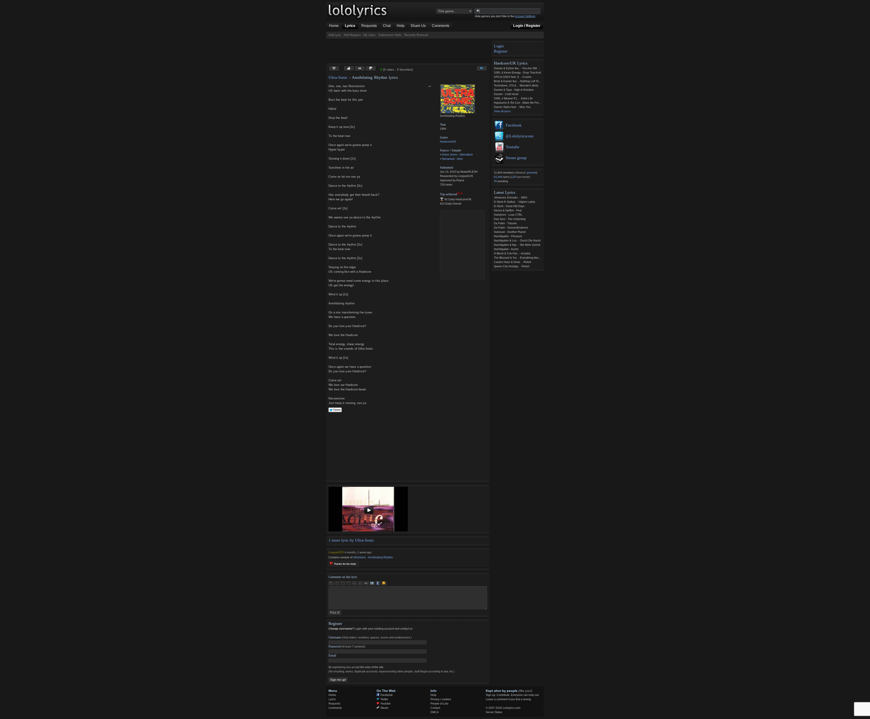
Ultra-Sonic (338, 77)
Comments (335, 707)
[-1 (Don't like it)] (370, 68)
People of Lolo (439, 703)
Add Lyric (335, 35)
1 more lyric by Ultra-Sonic (351, 540)
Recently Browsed (416, 35)
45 (496, 181)
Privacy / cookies (440, 699)
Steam (384, 707)
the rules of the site (371, 667)
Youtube (512, 147)
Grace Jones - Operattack (457, 154)
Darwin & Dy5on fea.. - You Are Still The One (521, 68)
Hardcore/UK (448, 141)
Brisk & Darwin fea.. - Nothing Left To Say (519, 81)
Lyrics (332, 699)
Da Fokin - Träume (505, 223)
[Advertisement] (408, 51)
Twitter (384, 699)
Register (501, 51)
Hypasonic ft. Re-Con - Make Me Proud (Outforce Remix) (528, 102)
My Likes (369, 35)
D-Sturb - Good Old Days (509, 206)
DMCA (434, 712)
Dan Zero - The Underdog (510, 219)
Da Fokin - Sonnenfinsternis (511, 227)
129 (513, 177)
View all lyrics (502, 111)
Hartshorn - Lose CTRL (508, 214)
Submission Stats (389, 35)
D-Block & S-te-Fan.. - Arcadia (512, 253)
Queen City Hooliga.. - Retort (511, 266)
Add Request (352, 35)
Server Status (494, 712)
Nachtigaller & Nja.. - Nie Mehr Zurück (517, 244)
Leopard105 (465, 176)
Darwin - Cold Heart (506, 94)
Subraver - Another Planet (510, 232)
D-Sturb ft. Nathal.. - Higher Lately (514, 201)
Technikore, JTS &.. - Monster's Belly (516, 85)
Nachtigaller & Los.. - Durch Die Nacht (517, 240)
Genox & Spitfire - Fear (508, 210)
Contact (435, 707)
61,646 (498, 177)
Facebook (514, 125)
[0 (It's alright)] (359, 68)
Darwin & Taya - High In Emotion (514, 89)
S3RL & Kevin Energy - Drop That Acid (517, 72)
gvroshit (531, 172)
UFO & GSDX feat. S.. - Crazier (513, 77)
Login (499, 46)
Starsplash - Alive (452, 158)
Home (332, 695)
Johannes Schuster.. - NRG (510, 197)
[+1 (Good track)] (348, 68)
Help (433, 695)
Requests (334, 703)
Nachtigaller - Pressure (508, 236)
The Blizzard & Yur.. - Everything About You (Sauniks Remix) (530, 257)
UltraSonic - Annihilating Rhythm (373, 557)
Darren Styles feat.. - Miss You (512, 107)
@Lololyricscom (519, 136)
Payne (460, 180)
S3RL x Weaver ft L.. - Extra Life (513, 98)
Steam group (516, 157)
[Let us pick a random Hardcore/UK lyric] (481, 68)
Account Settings (525, 16)
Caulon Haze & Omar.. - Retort (512, 262)
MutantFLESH (469, 171)
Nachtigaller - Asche (506, 249)
